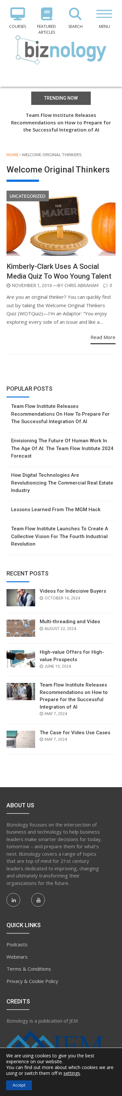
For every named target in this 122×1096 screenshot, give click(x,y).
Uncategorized (28, 196)
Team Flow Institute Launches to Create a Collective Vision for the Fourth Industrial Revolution (59, 536)
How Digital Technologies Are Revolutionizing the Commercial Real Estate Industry (62, 482)
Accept (19, 1085)
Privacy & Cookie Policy (32, 981)
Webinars (17, 956)
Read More (102, 337)
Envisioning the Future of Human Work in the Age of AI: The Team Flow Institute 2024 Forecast (62, 448)
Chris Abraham (81, 285)
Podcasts (17, 944)
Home (13, 154)
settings (71, 1073)
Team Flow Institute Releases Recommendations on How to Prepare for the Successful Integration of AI (61, 122)
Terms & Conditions (29, 968)
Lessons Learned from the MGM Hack (56, 509)
